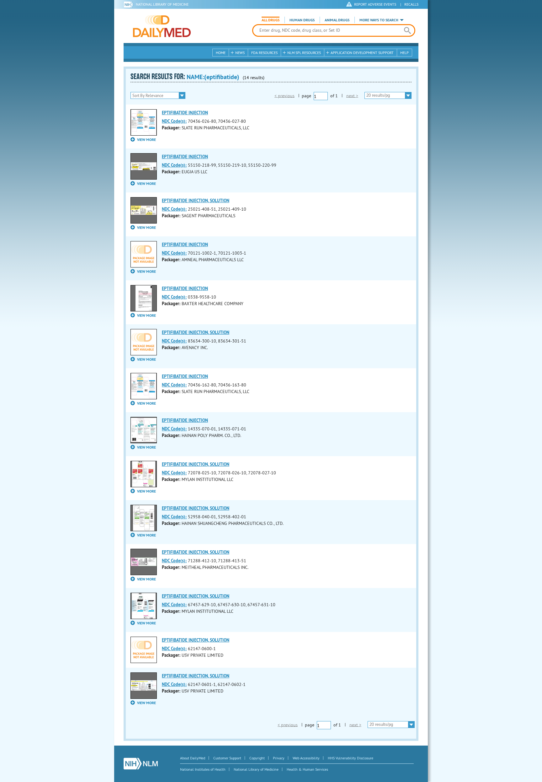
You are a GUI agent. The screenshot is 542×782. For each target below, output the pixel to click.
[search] (407, 30)
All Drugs (270, 20)
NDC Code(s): (174, 121)
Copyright (257, 758)
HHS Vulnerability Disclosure (350, 758)
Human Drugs (302, 20)
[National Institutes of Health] (130, 4)
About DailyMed (192, 758)
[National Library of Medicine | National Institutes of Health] (141, 763)
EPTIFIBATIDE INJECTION (185, 113)
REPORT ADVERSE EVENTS (375, 4)
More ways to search (378, 20)
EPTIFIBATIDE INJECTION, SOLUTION (195, 200)
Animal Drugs (337, 20)
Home (221, 52)
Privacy (278, 758)
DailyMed (162, 26)
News (240, 52)
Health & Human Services (307, 769)
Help (404, 52)
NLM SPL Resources (304, 52)
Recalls (411, 4)
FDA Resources (264, 52)
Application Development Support (362, 52)
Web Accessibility (306, 758)
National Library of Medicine (162, 4)
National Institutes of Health (203, 769)
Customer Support (227, 758)
